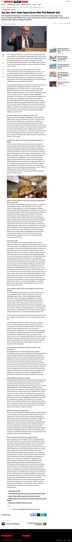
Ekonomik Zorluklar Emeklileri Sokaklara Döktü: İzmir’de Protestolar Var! (24, 496)
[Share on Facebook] (59, 23)
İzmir (17, 509)
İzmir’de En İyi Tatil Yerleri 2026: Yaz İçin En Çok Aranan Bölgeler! (64, 50)
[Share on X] (61, 23)
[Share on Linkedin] (65, 23)
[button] (2, 1)
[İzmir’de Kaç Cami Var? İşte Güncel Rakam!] (52, 84)
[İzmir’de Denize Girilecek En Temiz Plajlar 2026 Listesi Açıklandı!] (52, 66)
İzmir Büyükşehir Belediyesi (23, 509)
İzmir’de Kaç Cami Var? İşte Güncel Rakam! (63, 82)
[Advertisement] (60, 36)
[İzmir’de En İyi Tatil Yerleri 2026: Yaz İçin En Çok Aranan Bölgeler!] (52, 50)
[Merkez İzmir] (16, 1)
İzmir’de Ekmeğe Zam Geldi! (14, 491)
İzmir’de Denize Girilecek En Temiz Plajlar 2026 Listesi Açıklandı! (63, 66)
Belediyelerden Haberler (9, 9)
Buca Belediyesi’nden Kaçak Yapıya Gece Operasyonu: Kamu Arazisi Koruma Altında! (27, 493)
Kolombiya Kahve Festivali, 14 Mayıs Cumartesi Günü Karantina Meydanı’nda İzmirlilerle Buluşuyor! (26, 499)
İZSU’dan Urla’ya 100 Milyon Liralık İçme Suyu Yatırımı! (20, 503)
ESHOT (14, 509)
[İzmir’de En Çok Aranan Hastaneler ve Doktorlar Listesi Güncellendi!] (52, 58)
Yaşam (65, 61)
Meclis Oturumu (32, 509)
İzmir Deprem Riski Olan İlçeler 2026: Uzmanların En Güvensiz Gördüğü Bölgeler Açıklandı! (63, 75)
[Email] (67, 23)
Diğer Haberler (60, 53)
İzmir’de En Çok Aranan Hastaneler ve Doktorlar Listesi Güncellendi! (63, 58)
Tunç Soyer (38, 509)
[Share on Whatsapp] (63, 23)
